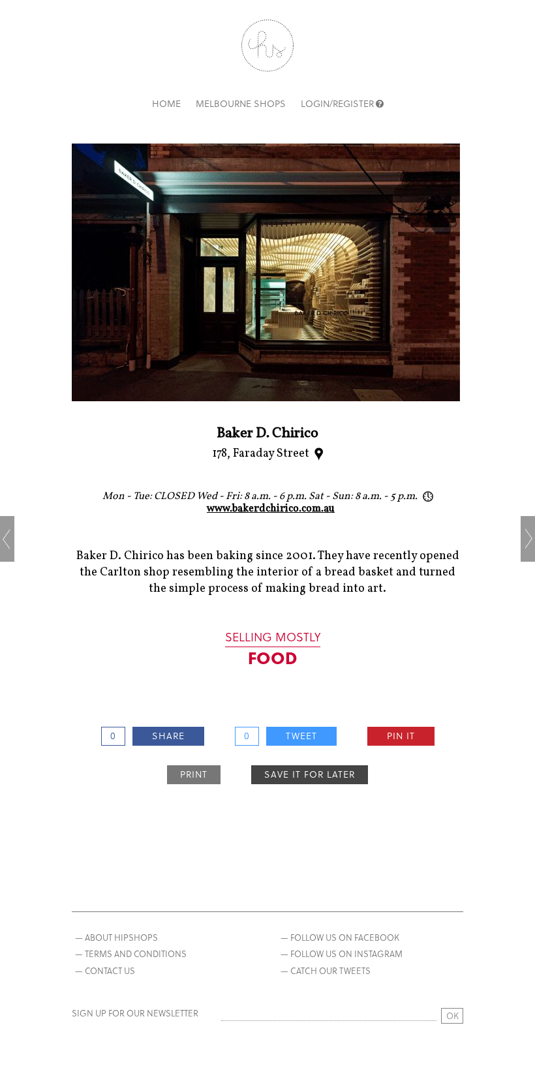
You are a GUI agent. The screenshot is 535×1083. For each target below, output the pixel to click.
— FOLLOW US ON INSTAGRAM (342, 953)
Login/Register (337, 103)
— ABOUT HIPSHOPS (116, 937)
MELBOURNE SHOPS (241, 103)
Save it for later (309, 774)
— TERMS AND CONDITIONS (131, 953)
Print (193, 774)
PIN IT (401, 735)
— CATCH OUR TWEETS (326, 970)
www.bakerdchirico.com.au (271, 509)
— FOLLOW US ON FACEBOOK (340, 937)
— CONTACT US (105, 970)
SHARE (168, 735)
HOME (166, 103)
